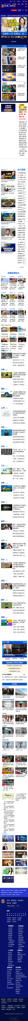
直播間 (14, 903)
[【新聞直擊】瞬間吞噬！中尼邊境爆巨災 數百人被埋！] (9, 55)
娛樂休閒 (3, 198)
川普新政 (4, 713)
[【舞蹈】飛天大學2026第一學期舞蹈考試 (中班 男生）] (22, 332)
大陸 (3, 350)
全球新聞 (11, 276)
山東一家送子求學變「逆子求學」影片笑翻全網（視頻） (21, 249)
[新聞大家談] (21, 841)
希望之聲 (4, 1007)
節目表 (24, 642)
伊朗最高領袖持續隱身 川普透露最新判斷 (21, 214)
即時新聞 (20, 918)
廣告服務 (15, 1001)
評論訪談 (4, 83)
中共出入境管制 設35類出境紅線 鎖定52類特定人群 (23, 180)
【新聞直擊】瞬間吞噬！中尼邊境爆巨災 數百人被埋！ (21, 49)
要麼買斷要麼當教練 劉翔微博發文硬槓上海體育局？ (21, 216)
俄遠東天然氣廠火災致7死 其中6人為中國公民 (22, 230)
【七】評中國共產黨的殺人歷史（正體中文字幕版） (9, 821)
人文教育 (3, 211)
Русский (9, 894)
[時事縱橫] (8, 841)
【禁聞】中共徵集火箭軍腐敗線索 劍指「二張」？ (21, 66)
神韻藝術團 (10, 1005)
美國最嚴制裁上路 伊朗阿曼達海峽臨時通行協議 (20, 203)
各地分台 (19, 1)
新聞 (8, 911)
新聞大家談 (21, 292)
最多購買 (14, 326)
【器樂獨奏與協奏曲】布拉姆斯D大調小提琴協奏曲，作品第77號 (5, 348)
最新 (19, 326)
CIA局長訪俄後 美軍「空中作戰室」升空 (22, 205)
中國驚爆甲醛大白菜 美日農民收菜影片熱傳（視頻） (21, 233)
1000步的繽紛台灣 (10, 985)
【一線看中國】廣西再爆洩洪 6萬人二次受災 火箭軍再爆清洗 (21, 242)
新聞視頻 (10, 926)
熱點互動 (20, 930)
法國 (2, 892)
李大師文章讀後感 (7, 674)
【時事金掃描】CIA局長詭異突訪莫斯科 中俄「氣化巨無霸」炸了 (21, 247)
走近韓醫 (20, 961)
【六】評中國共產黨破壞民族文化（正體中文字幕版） (9, 817)
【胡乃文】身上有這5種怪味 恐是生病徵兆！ (8, 181)
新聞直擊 (20, 309)
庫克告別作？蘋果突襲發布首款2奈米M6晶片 (20, 191)
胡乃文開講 (20, 956)
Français (3, 894)
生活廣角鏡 (9, 969)
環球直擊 (3, 276)
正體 (23, 1)
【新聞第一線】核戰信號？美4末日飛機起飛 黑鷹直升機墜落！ (14, 34)
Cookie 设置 (14, 1018)
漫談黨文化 (18, 989)
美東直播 (7, 658)
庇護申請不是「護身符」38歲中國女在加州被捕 (21, 245)
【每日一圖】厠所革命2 (19, 632)
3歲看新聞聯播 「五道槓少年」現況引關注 (22, 228)
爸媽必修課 (10, 961)
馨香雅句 (10, 958)
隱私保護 (21, 999)
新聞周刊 (10, 937)
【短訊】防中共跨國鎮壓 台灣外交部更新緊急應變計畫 (21, 709)
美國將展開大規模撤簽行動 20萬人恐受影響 (20, 258)
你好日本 (9, 971)
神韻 (11, 1)
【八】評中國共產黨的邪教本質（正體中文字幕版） (9, 826)
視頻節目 (20, 900)
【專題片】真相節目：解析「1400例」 (23, 153)
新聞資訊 (14, 900)
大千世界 (9, 980)
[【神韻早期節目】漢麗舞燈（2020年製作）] (14, 342)
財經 (3, 502)
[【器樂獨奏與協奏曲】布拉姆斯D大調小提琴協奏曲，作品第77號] (5, 342)
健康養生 (3, 169)
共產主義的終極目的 (20, 975)
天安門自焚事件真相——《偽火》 (23, 147)
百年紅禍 (18, 982)
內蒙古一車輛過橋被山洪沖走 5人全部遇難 (21, 235)
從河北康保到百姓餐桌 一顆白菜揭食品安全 (20, 209)
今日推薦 (9, 919)
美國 (3, 370)
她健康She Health (22, 954)
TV (19, 10)
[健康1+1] (8, 874)
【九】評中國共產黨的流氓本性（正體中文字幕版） (9, 830)
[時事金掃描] (8, 849)
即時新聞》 (4, 15)
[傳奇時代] (21, 873)
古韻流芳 (10, 956)
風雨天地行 (18, 984)
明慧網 (18, 1007)
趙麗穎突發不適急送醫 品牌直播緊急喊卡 (21, 256)
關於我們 (10, 999)
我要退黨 (21, 106)
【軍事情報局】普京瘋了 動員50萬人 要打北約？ (21, 86)
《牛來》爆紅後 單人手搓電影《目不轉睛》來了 (21, 239)
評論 (3, 446)
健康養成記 (20, 958)
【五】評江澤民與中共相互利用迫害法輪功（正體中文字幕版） (9, 812)
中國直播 (21, 658)
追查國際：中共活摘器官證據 (23, 130)
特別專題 (18, 967)
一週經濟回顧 (11, 940)
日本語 (13, 894)
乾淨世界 (23, 1005)
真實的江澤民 (5, 740)
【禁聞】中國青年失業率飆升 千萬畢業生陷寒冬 (21, 58)
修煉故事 (18, 991)
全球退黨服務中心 (11, 1007)
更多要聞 (22, 267)
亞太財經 (10, 946)
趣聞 (3, 521)
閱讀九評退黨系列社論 (23, 110)
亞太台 (10, 892)
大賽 (14, 1)
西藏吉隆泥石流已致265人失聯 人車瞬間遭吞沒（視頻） (23, 173)
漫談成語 (10, 959)
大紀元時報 (16, 1005)
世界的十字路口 (21, 942)
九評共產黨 (18, 978)
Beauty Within (10, 978)
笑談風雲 (10, 954)
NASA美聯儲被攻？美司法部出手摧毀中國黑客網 (22, 212)
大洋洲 (20, 890)
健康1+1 (19, 952)
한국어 (18, 894)
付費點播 (14, 329)
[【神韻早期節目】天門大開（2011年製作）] (5, 332)
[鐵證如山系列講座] (8, 882)
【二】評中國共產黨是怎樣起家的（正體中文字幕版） (20, 798)
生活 (3, 540)
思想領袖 (20, 935)
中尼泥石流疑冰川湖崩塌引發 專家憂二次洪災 (21, 189)
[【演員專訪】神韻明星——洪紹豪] (22, 342)
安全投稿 (9, 1001)
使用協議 (4, 1001)
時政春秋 (20, 933)
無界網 (3, 1009)
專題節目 (3, 242)
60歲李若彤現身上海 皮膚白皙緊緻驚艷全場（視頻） (7, 238)
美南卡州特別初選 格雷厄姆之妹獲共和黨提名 (20, 184)
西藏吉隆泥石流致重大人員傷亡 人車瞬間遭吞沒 (19, 355)
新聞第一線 (12, 292)
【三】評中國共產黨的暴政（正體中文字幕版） (9, 803)
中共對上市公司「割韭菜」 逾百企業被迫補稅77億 (21, 224)
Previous (3, 27)
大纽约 (7, 890)
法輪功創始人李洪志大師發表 (14, 662)
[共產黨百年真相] (8, 865)
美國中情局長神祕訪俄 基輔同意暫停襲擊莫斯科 (21, 237)
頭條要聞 (9, 918)
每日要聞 (21, 170)
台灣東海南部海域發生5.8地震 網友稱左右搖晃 (19, 413)
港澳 (3, 427)
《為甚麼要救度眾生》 (14, 668)
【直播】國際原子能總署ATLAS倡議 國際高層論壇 (19, 394)
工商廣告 (18, 993)
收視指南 (15, 999)
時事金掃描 (12, 309)
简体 (26, 1)
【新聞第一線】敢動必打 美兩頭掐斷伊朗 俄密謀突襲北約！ (21, 221)
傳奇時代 (18, 971)
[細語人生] (8, 857)
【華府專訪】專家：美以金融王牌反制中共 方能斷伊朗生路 (20, 200)
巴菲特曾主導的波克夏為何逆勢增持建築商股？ (8, 223)
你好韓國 (9, 973)
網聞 (3, 617)
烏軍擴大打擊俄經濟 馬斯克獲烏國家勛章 (21, 219)
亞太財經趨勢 (11, 944)
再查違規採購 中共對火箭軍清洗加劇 (20, 198)
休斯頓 (24, 890)
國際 (3, 389)
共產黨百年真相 (19, 973)
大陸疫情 (4, 726)
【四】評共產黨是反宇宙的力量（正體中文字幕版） (9, 808)
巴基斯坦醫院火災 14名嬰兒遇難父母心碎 (4, 289)
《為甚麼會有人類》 (14, 671)
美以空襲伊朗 (5, 687)
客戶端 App (4, 1002)
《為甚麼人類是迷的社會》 (14, 665)
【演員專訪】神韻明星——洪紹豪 (21, 346)
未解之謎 (10, 952)
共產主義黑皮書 (19, 986)
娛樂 (3, 581)
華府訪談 (10, 939)
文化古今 (10, 963)
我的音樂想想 (10, 987)
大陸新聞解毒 (21, 946)
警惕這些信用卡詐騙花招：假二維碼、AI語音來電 (19, 545)
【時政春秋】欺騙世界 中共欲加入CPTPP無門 (22, 175)
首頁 (8, 900)
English (21, 892)
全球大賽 (14, 921)
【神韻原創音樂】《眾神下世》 (13, 336)
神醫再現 (20, 959)
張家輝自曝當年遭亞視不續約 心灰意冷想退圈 (19, 432)
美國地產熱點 (11, 965)
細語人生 (20, 948)
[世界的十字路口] (21, 849)
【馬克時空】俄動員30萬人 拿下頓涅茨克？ (19, 488)
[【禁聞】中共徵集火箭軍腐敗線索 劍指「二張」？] (9, 72)
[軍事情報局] (21, 857)
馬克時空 (20, 944)
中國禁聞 (3, 292)
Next (25, 27)
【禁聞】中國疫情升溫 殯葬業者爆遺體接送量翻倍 (8, 736)
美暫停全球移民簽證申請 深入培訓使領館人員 (20, 207)
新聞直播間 (14, 10)
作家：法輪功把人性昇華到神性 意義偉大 (12, 679)
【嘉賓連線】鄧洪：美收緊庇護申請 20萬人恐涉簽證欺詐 (20, 193)
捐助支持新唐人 (11, 905)
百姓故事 (18, 987)
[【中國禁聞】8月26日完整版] (9, 80)
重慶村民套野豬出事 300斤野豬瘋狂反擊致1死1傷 (21, 251)
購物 (18, 905)
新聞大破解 (4, 309)
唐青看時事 (20, 940)
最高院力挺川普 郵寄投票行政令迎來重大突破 (20, 263)
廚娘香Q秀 (9, 982)
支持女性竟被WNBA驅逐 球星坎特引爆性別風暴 (20, 260)
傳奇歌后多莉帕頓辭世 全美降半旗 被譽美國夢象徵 (20, 186)
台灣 (3, 408)
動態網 (23, 1007)
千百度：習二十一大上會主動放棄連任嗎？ (19, 451)
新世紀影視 (8, 1009)
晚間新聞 (20, 276)
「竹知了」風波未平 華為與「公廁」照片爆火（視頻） (21, 226)
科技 (3, 560)
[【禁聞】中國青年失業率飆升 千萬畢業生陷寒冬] (9, 64)
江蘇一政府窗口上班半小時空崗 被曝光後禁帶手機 (21, 182)
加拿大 (12, 890)
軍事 (3, 483)
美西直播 (14, 658)
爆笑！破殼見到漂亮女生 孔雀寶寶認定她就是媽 (19, 526)
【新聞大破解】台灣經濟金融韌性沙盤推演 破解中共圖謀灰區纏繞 (21, 94)
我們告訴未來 (19, 969)
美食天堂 (9, 975)
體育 (3, 600)
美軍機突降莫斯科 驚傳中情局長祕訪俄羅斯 (20, 254)
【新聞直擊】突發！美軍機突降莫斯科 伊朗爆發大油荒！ (8, 765)
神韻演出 (9, 921)
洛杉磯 (16, 890)
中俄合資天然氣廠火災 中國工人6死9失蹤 (20, 196)
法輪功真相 (22, 121)
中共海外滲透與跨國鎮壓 (8, 699)
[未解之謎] (21, 865)
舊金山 (6, 892)
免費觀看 (20, 329)
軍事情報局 (20, 939)
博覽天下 (3, 227)
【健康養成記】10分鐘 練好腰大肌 (7, 193)
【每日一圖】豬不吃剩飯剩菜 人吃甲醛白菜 (19, 622)
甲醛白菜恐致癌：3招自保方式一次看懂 (23, 177)
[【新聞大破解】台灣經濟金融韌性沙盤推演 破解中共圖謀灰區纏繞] (9, 100)
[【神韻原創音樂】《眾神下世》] (14, 332)
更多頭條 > (14, 41)
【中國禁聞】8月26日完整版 (21, 74)
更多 (25, 46)
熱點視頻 (4, 46)
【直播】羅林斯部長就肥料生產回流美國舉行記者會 (19, 374)
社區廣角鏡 (10, 942)
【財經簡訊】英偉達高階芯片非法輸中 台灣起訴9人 (19, 507)
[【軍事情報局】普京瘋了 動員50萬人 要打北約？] (9, 91)
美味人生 (9, 976)
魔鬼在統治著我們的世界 (21, 976)
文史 (3, 465)
